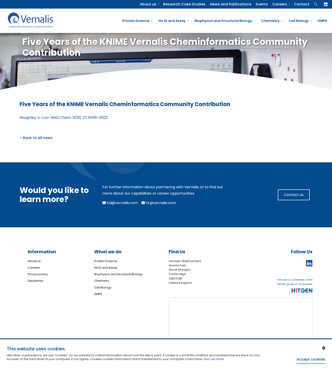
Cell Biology (299, 21)
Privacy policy (38, 274)
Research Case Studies (184, 4)
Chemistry (270, 21)
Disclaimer (35, 281)
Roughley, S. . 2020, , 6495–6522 (64, 117)
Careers (279, 4)
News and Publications (230, 4)
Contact (301, 4)
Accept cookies (311, 359)
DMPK (322, 21)
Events (262, 4)
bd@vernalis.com (122, 202)
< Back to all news (36, 137)
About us (148, 4)
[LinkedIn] (325, 4)
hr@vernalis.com (160, 202)
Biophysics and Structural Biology (223, 21)
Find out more (214, 359)
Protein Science (136, 21)
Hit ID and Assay (172, 21)
